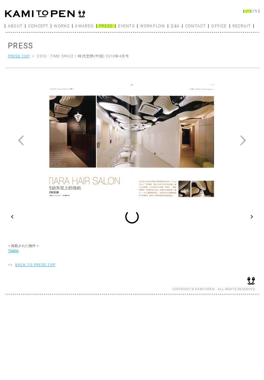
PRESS (106, 26)
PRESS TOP (19, 56)
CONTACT (195, 26)
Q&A (175, 26)
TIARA (13, 251)
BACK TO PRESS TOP (35, 265)
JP (247, 11)
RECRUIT (241, 26)
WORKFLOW (152, 26)
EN (255, 11)
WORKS (62, 26)
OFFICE (219, 26)
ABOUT (15, 26)
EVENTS (126, 26)
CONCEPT (38, 26)
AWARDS (84, 26)
